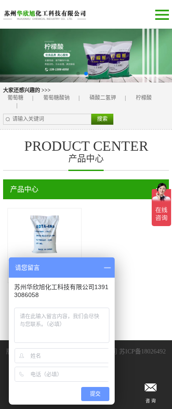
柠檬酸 (144, 98)
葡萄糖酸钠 (56, 98)
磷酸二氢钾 (103, 98)
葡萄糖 (15, 98)
